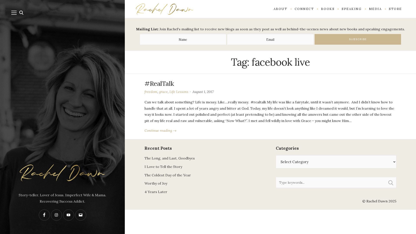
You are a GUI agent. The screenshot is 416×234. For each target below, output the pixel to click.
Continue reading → (160, 130)
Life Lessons (178, 91)
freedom (151, 91)
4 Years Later (156, 192)
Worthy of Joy (156, 183)
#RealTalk (159, 83)
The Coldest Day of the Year (168, 175)
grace (163, 91)
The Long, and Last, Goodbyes (170, 158)
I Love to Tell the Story (163, 166)
